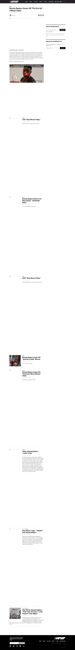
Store (45, 1)
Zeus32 (13, 15)
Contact (64, 643)
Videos (40, 1)
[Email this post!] (43, 15)
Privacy (57, 643)
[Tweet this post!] (41, 15)
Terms (60, 643)
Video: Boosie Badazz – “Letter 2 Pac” (30, 452)
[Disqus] (26, 101)
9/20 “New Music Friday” (31, 278)
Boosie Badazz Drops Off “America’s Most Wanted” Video (31, 374)
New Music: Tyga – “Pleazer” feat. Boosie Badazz (32, 531)
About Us (52, 643)
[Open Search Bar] (64, 1)
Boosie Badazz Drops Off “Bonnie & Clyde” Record (31, 358)
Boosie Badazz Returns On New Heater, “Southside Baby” (31, 200)
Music (26, 1)
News (31, 1)
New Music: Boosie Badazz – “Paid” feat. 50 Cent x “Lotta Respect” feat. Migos (32, 611)
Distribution (51, 1)
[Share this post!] (39, 15)
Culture (35, 1)
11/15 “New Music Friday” (31, 119)
